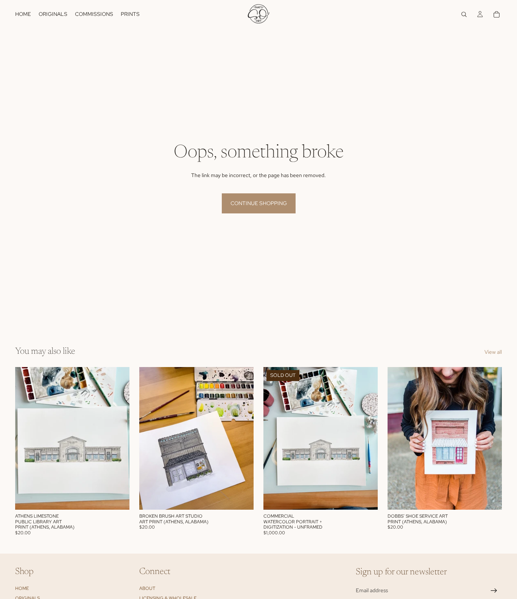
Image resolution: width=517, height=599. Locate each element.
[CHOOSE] (118, 498)
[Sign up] (494, 591)
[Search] (464, 14)
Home (22, 588)
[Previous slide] (274, 438)
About (147, 588)
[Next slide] (366, 438)
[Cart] (496, 14)
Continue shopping (258, 203)
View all (493, 352)
